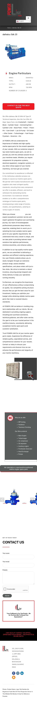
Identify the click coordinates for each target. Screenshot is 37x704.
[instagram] (17, 673)
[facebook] (13, 673)
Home (9, 27)
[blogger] (13, 677)
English (21, 21)
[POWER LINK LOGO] (14, 4)
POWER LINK (9, 141)
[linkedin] (22, 673)
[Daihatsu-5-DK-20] (15, 44)
